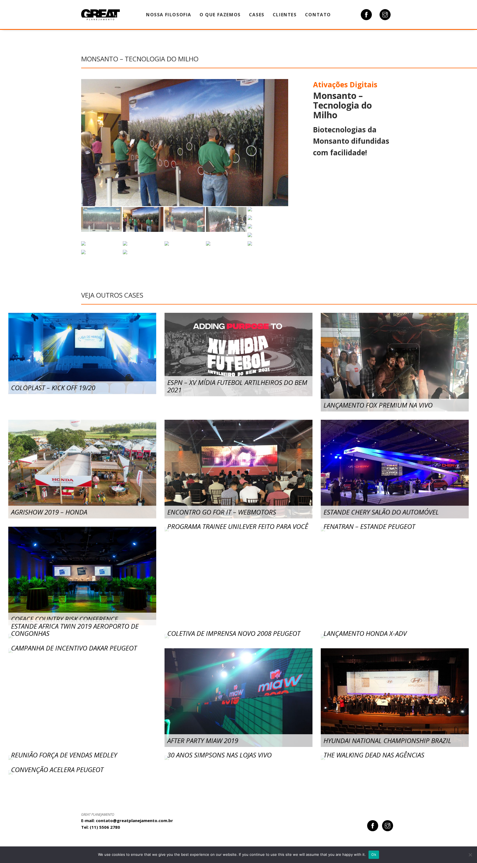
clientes (285, 15)
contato (318, 15)
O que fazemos (220, 15)
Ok (373, 854)
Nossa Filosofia (168, 15)
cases (256, 15)
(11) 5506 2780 (105, 827)
